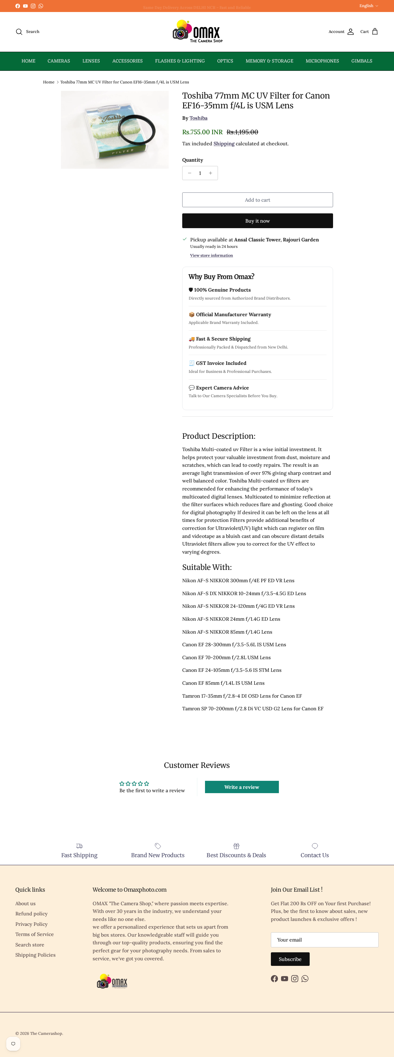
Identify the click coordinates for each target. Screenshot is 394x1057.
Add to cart (257, 200)
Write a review (241, 787)
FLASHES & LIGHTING (180, 61)
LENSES (91, 61)
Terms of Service (34, 934)
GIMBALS (362, 61)
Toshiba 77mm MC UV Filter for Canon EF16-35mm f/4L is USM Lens (124, 81)
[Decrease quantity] (188, 173)
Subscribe (290, 959)
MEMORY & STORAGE (269, 61)
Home (48, 81)
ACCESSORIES (127, 61)
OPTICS (225, 61)
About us (25, 903)
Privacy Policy (31, 924)
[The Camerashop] (197, 32)
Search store (29, 945)
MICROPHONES (322, 61)
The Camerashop (46, 1033)
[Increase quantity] (212, 173)
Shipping (224, 143)
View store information (211, 255)
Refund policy (31, 913)
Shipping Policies (35, 955)
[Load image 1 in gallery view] (115, 130)
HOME (28, 61)
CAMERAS (59, 61)
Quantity (192, 160)
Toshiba (198, 118)
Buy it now (257, 221)
